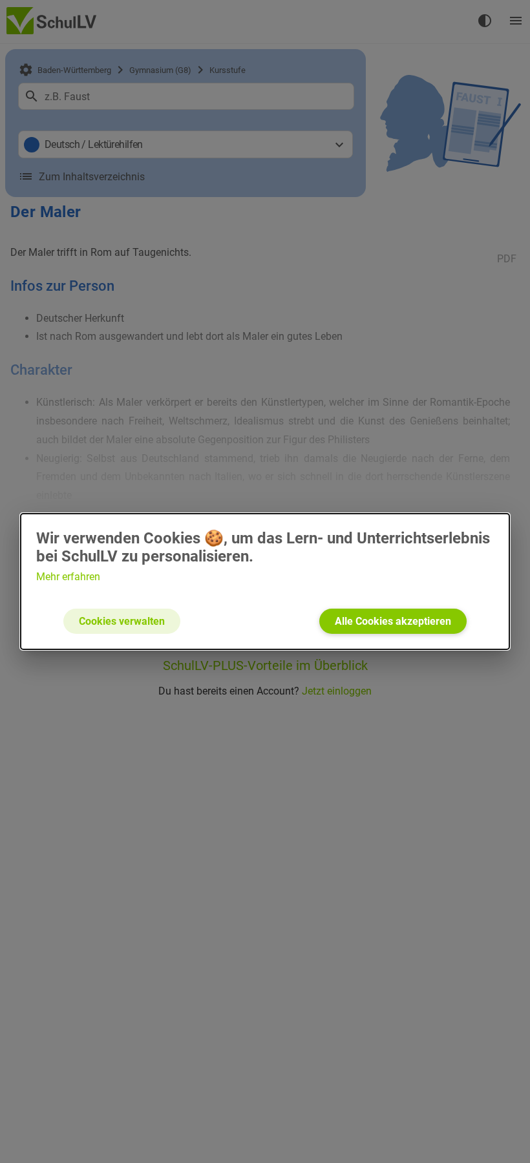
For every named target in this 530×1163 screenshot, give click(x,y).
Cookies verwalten (122, 621)
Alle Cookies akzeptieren (393, 621)
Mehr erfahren (68, 577)
